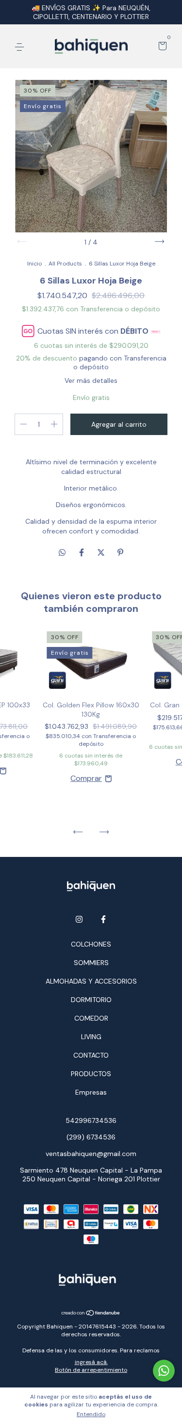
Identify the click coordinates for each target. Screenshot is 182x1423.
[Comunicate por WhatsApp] (164, 1371)
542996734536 (91, 1120)
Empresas (91, 1092)
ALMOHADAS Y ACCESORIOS (91, 981)
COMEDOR (91, 1018)
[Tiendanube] (91, 1314)
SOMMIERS (91, 962)
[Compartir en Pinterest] (120, 553)
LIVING (91, 1036)
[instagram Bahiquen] (79, 919)
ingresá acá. (91, 1362)
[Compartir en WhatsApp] (62, 553)
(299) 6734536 (91, 1137)
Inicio (34, 263)
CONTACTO (91, 1055)
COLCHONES (91, 944)
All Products (65, 263)
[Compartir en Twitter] (102, 553)
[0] (160, 47)
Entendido (91, 1414)
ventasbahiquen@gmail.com (91, 1153)
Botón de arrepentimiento (91, 1370)
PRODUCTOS (91, 1073)
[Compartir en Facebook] (82, 553)
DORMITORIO (91, 999)
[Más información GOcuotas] (155, 331)
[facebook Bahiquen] (103, 919)
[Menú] (21, 47)
